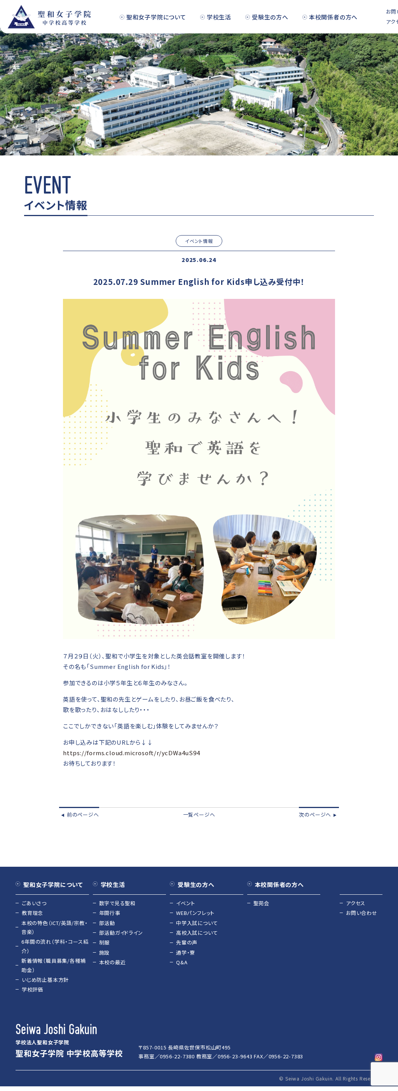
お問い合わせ (361, 912)
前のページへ (80, 814)
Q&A (181, 962)
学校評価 (32, 989)
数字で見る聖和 (117, 903)
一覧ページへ (199, 814)
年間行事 (109, 912)
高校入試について (197, 932)
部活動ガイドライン (121, 932)
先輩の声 (186, 942)
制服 (104, 942)
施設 (104, 952)
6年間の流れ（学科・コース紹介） (54, 946)
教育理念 (32, 912)
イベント (185, 903)
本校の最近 (112, 962)
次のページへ (318, 814)
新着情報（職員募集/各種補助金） (53, 965)
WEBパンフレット (195, 912)
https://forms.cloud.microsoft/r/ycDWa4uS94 (131, 753)
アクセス (355, 903)
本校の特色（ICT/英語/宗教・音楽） (54, 927)
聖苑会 (261, 903)
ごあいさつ (34, 903)
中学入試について (197, 923)
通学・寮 (185, 952)
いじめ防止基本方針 (45, 979)
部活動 (107, 923)
